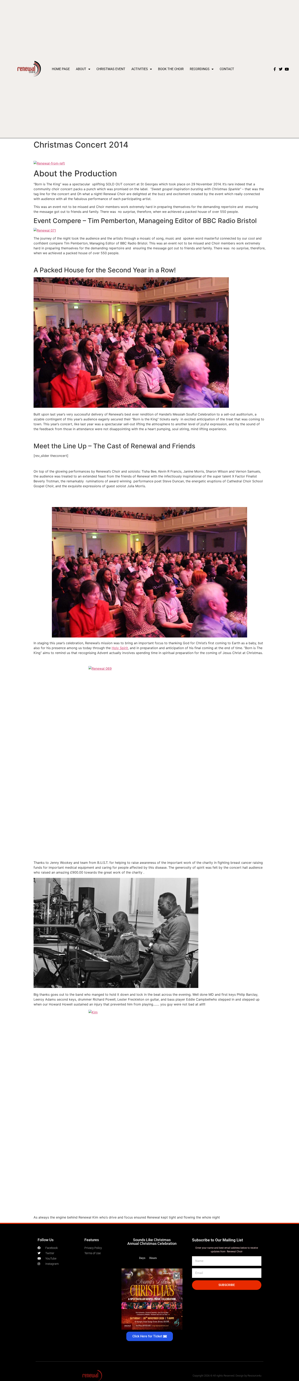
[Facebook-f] (274, 69)
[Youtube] (287, 69)
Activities (139, 69)
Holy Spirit (120, 648)
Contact (227, 69)
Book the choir (171, 69)
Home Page (61, 69)
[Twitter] (281, 69)
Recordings (200, 69)
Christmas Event (110, 69)
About (81, 69)
